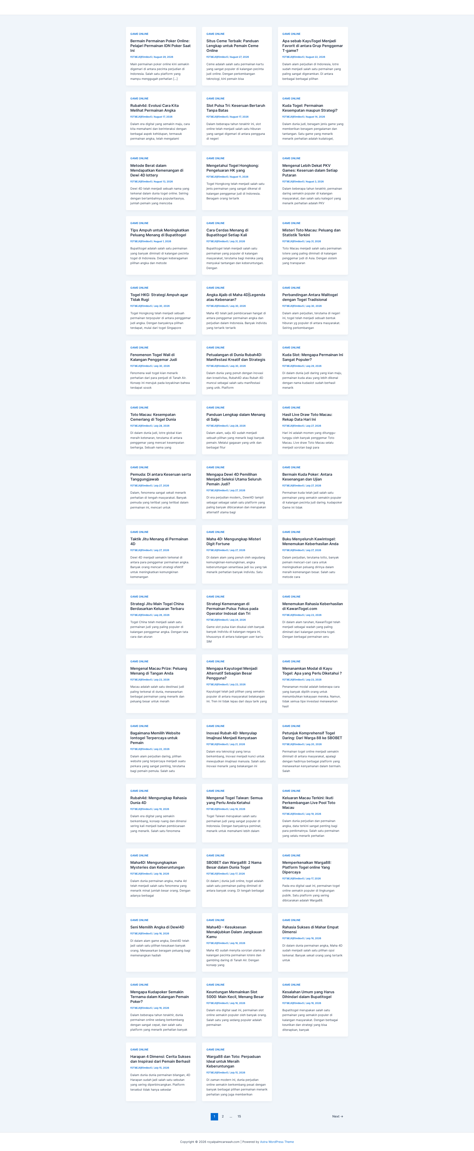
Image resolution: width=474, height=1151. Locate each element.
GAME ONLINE (139, 33)
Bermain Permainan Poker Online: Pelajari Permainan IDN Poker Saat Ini (160, 46)
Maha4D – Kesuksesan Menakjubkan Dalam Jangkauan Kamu (234, 932)
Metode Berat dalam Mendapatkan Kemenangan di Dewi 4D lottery (156, 170)
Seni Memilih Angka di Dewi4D (157, 927)
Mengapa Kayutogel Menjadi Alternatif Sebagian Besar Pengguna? (231, 673)
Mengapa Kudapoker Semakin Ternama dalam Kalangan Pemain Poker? (159, 997)
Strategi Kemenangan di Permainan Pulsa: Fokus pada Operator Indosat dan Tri (232, 609)
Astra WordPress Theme (277, 1142)
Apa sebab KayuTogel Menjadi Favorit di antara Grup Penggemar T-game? (312, 46)
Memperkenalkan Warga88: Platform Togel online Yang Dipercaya (306, 867)
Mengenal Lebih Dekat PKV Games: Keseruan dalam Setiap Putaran (310, 170)
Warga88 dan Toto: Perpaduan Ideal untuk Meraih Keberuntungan (233, 1061)
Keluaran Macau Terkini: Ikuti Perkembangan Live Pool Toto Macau (308, 803)
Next (337, 1116)
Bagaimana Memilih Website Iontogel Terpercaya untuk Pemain (155, 738)
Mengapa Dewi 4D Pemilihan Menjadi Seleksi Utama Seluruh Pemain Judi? (233, 479)
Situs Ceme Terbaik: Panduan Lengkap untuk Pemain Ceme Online (232, 46)
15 (239, 1116)
